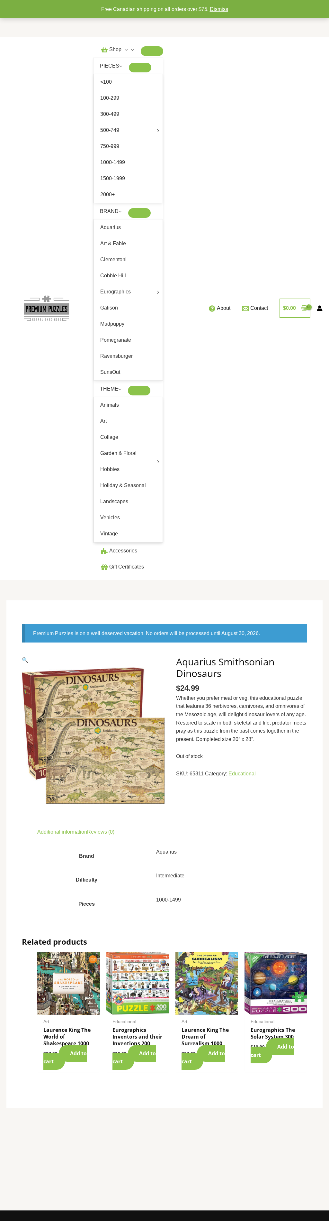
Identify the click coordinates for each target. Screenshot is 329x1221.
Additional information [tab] (62, 832)
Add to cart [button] (65, 1057)
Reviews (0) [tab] (100, 832)
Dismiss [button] (219, 9)
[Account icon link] (320, 308)
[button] (124, 49)
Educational (242, 773)
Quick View (69, 1008)
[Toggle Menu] (152, 51)
